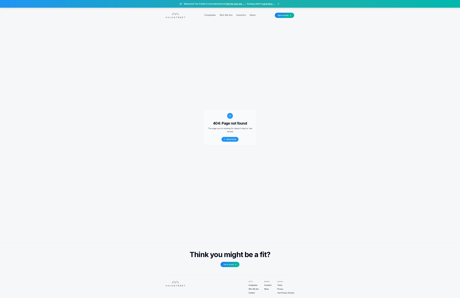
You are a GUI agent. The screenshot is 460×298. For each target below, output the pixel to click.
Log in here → (268, 4)
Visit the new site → (234, 4)
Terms (279, 285)
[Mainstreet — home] (175, 15)
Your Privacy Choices (285, 293)
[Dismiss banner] (278, 4)
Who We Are (226, 15)
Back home (231, 139)
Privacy (280, 289)
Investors (241, 15)
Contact (252, 293)
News (253, 15)
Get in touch (283, 15)
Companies (210, 15)
